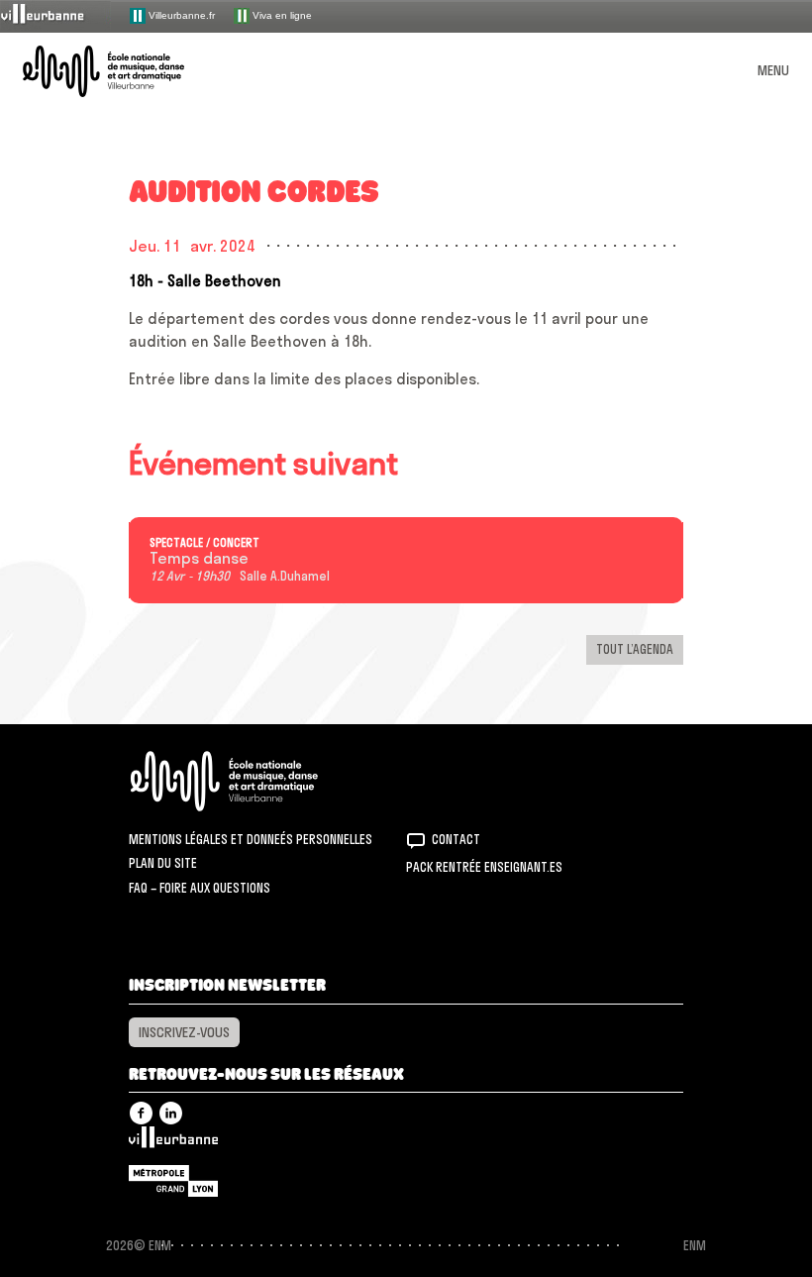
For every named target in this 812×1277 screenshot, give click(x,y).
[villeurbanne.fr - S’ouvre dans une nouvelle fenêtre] (55, 15)
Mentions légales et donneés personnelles (250, 839)
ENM (250, 781)
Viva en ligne (281, 14)
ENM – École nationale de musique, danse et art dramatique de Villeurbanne (127, 71)
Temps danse (199, 559)
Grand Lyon (173, 1181)
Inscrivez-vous (184, 1032)
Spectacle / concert (204, 543)
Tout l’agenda (634, 649)
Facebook (141, 1113)
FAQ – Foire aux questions (199, 888)
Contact (456, 839)
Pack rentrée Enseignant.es (484, 867)
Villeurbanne (173, 1142)
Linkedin (170, 1113)
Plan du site (163, 863)
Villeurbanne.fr (180, 14)
